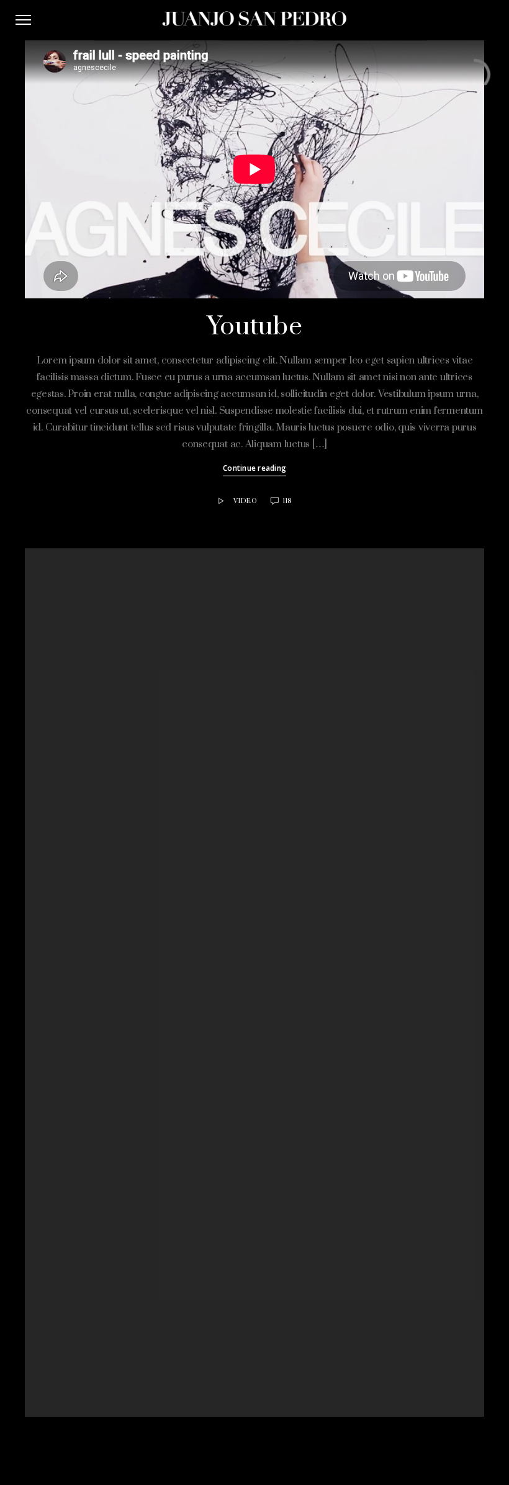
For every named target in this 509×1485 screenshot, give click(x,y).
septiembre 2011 (185, 999)
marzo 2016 (177, 968)
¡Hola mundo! (179, 710)
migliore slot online (202, 839)
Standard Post (182, 725)
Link (163, 1158)
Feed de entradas (187, 1317)
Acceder (170, 1302)
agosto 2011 (177, 1014)
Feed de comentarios (194, 1332)
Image (166, 1143)
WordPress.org (183, 1347)
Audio (166, 1082)
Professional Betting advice (217, 870)
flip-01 (166, 695)
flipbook (170, 1113)
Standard (172, 1218)
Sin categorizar (182, 1203)
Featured (171, 1098)
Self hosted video (186, 755)
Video (245, 501)
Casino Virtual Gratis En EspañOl (228, 824)
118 (287, 501)
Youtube (254, 327)
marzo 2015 (177, 984)
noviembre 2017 (183, 953)
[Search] (338, 617)
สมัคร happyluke (196, 855)
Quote (248, 855)
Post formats (179, 1173)
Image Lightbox (183, 741)
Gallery (168, 1128)
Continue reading (254, 468)
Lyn (174, 885)
